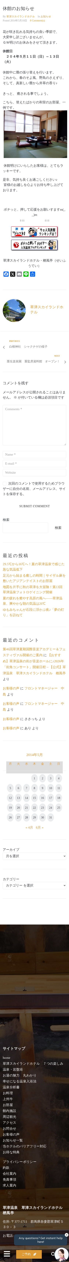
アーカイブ (11, 849)
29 (34, 817)
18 (58, 797)
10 (50, 788)
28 (26, 817)
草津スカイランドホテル (20, 16)
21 (26, 807)
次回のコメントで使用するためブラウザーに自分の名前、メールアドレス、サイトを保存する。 (34, 489)
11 (58, 788)
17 (50, 797)
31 (50, 817)
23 (42, 807)
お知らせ (46, 16)
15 (34, 797)
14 (26, 797)
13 (18, 797)
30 (42, 817)
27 (18, 817)
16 (42, 797)
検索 (6, 520)
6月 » (39, 827)
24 (50, 807)
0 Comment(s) (37, 20)
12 (10, 797)
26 (10, 817)
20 (18, 807)
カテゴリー (11, 879)
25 (58, 807)
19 (10, 807)
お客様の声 (11, 688)
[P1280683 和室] (35, 157)
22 (34, 807)
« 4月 (29, 827)
